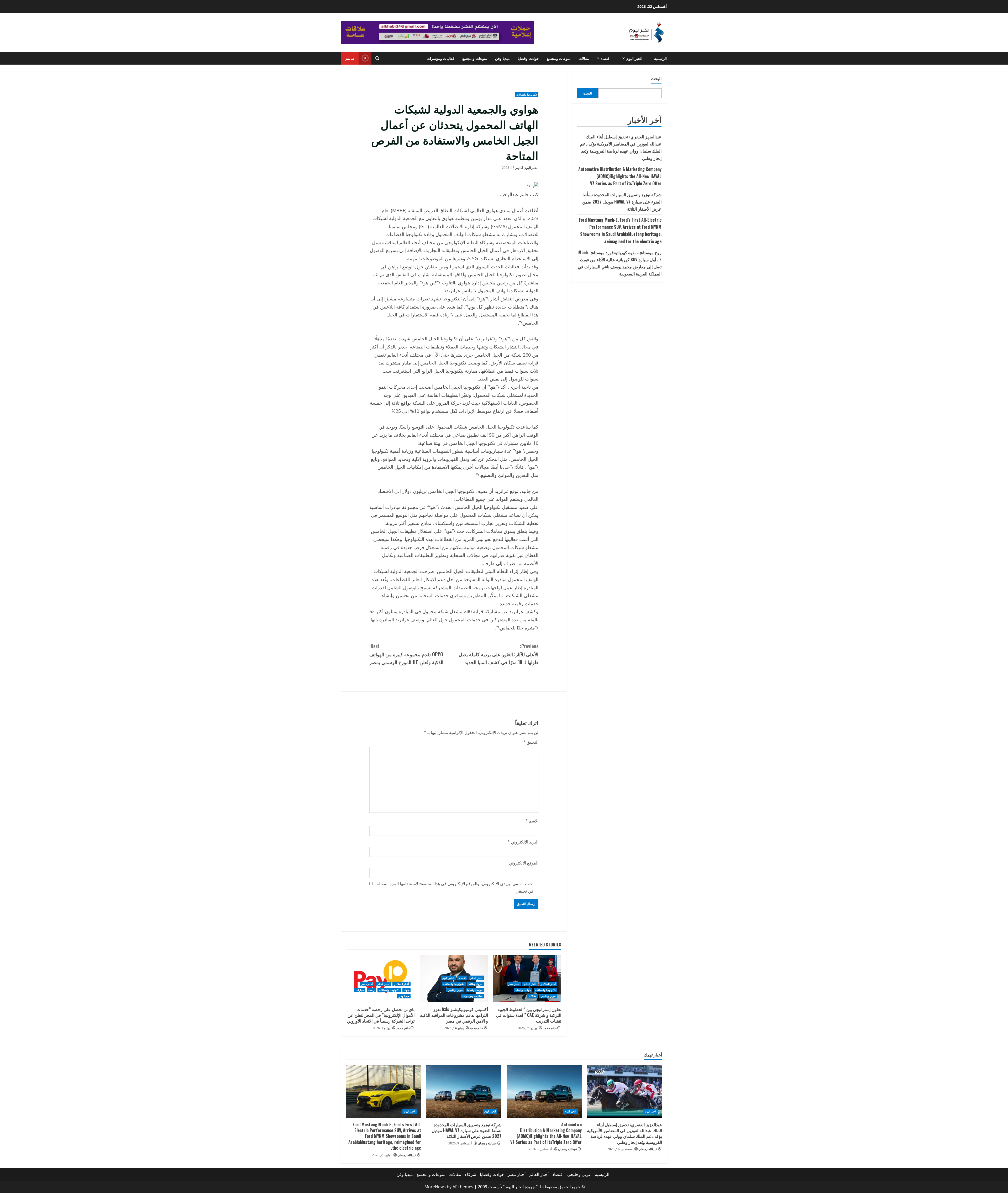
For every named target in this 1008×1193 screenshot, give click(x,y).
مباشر (350, 58)
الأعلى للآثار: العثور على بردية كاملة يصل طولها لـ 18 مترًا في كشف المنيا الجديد (498, 654)
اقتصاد (606, 58)
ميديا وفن (502, 58)
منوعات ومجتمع (559, 58)
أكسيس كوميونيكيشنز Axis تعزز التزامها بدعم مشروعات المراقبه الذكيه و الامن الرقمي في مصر (454, 1015)
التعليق (530, 742)
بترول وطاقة (475, 984)
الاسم (531, 821)
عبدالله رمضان (647, 1149)
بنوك (406, 990)
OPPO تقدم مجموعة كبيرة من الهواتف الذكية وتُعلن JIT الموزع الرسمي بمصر (406, 654)
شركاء (470, 1174)
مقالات (584, 58)
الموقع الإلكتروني (523, 863)
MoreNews (435, 1187)
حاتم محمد (549, 1028)
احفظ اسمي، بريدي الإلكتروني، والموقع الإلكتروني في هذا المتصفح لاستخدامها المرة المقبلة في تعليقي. (455, 887)
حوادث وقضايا (528, 58)
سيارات (360, 990)
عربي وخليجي (548, 996)
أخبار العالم (530, 984)
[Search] (377, 58)
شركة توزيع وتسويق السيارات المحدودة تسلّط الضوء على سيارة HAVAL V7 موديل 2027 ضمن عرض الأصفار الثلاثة (622, 201)
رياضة (371, 990)
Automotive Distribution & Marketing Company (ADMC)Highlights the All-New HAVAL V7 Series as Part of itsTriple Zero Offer (620, 176)
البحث (656, 78)
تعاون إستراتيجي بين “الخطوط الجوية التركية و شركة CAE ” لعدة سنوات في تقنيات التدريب (528, 1015)
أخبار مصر (513, 984)
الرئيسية (660, 58)
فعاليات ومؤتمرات (440, 58)
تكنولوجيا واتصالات (526, 94)
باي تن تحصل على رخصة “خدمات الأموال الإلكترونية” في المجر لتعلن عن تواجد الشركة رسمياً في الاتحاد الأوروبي (380, 1015)
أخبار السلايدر (548, 984)
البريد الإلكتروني (522, 842)
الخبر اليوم (634, 58)
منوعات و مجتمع (474, 58)
